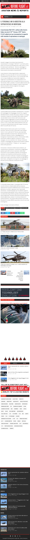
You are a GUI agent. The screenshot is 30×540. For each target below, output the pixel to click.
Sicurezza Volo (4, 428)
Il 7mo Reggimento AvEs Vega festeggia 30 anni (18, 378)
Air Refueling (20, 411)
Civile (25, 408)
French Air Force (23, 418)
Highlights (15, 401)
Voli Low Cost (4, 413)
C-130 (14, 418)
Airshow (3, 401)
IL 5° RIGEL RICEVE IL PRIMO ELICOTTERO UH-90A (12, 231)
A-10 (20, 423)
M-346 (25, 406)
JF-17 (2, 421)
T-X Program (11, 416)
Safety (26, 413)
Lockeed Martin (8, 421)
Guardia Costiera (5, 408)
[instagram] (27, 1)
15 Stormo (15, 413)
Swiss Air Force (4, 423)
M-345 (6, 411)
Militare (3, 209)
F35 (11, 406)
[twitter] (24, 1)
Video (2, 416)
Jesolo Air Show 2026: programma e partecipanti (14, 303)
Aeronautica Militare (6, 399)
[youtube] (26, 1)
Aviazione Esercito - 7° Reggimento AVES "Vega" (18, 500)
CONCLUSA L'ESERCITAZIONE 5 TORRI (9, 248)
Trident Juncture (14, 423)
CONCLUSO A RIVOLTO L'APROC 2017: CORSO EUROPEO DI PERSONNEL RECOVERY (14, 265)
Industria (9, 401)
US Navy (17, 416)
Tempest (11, 428)
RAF (23, 413)
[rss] (28, 1)
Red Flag (24, 421)
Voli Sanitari (12, 411)
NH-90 (15, 421)
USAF (21, 408)
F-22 (6, 416)
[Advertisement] (15, 12)
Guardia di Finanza (17, 406)
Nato (2, 411)
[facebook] (22, 1)
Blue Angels (25, 423)
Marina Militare (5, 406)
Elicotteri (15, 399)
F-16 (10, 413)
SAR (11, 408)
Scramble (16, 408)
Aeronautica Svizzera (6, 418)
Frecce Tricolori (24, 401)
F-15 (17, 418)
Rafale (19, 421)
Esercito (21, 399)
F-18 (19, 413)
